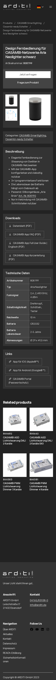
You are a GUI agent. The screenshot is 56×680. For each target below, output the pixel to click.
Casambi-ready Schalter (15, 26)
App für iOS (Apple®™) (26, 361)
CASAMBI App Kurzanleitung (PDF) (27, 257)
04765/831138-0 (39, 600)
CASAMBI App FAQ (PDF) (27, 234)
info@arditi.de (38, 604)
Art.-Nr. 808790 (27, 195)
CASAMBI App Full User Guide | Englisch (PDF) (28, 245)
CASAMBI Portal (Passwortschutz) (20, 380)
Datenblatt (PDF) (22, 225)
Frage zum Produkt (28, 82)
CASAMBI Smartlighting (29, 23)
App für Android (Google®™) (29, 370)
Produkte (8, 23)
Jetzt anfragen (28, 74)
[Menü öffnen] (50, 7)
